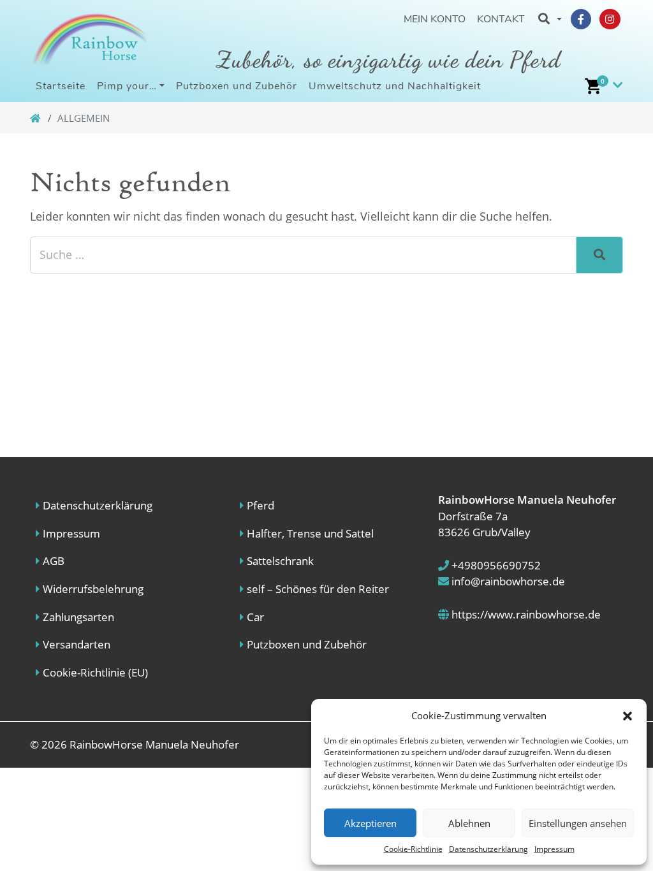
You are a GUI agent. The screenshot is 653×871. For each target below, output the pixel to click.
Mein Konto (435, 19)
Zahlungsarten (78, 617)
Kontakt (501, 19)
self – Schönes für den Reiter (318, 589)
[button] (627, 715)
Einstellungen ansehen (578, 823)
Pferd (260, 505)
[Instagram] (609, 19)
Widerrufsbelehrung (93, 589)
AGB (53, 560)
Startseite (60, 86)
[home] (36, 118)
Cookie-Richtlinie (413, 849)
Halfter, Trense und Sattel (310, 533)
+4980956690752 (495, 565)
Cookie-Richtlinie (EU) (95, 672)
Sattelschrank (280, 560)
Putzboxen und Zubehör (236, 86)
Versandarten (76, 644)
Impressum (554, 849)
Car (255, 617)
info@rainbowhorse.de (507, 581)
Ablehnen (469, 823)
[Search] (599, 255)
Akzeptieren (370, 823)
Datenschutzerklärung (488, 849)
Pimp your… (127, 86)
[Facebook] (581, 19)
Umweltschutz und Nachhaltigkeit (395, 86)
